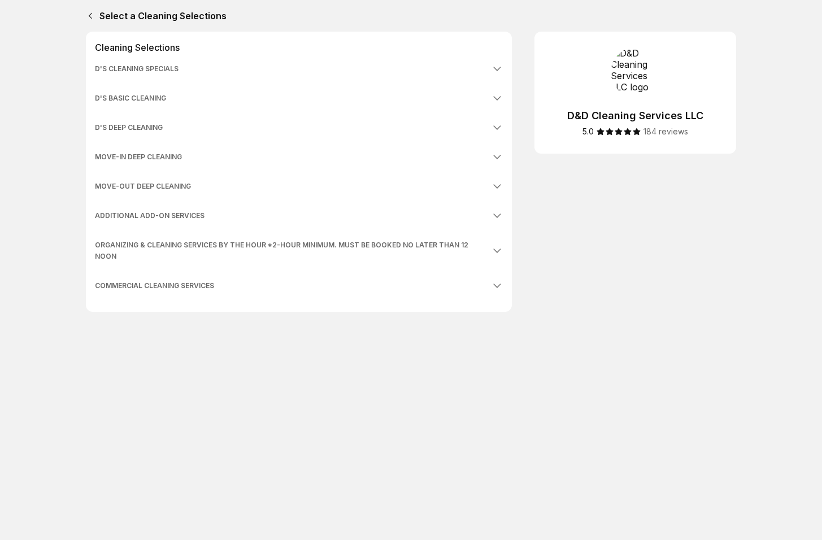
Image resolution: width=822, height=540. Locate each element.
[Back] (88, 15)
